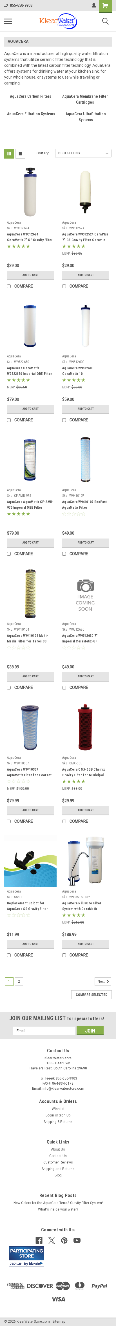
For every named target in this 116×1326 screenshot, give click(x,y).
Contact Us (58, 1156)
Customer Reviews (58, 1162)
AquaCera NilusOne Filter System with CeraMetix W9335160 (81, 908)
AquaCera (14, 222)
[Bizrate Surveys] (36, 1263)
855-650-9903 (21, 5)
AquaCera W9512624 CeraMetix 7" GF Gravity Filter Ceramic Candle (30, 240)
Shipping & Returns (58, 1122)
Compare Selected (91, 995)
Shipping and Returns (58, 1169)
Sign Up (64, 1115)
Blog (58, 1175)
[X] (51, 1240)
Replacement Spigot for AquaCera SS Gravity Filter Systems (27, 908)
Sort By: (43, 153)
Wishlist (58, 1109)
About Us (58, 1149)
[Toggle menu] (8, 21)
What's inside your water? (58, 1209)
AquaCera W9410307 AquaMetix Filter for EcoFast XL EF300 (29, 775)
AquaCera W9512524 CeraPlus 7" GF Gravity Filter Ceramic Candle (85, 240)
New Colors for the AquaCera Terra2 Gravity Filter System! (58, 1203)
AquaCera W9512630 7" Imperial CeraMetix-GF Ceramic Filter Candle (79, 641)
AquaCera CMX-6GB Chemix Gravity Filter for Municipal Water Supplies (83, 775)
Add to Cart (31, 275)
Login (50, 1115)
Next (102, 982)
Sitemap (58, 1321)
